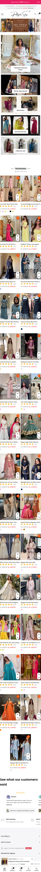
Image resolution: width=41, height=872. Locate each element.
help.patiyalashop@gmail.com (27, 6)
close (3, 2)
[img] (27, 206)
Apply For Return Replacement (17, 848)
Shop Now (31, 8)
